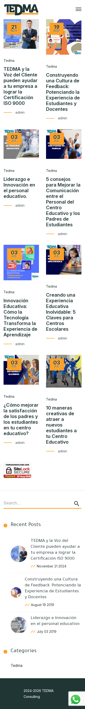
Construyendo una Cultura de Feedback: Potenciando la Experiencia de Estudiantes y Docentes (63, 92)
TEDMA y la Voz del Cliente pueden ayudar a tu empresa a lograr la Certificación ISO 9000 (21, 86)
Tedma (16, 665)
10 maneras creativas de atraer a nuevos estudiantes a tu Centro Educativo (61, 425)
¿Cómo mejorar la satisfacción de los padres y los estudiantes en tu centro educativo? (21, 419)
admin (20, 112)
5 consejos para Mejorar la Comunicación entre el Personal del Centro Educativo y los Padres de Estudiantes (63, 201)
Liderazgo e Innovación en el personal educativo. (19, 187)
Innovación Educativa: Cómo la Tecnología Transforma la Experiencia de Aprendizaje (20, 318)
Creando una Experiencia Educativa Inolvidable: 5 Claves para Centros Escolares (61, 312)
